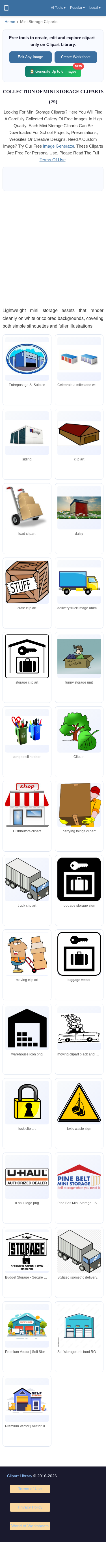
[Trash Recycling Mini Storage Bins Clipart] (27, 730)
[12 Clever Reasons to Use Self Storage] (79, 818)
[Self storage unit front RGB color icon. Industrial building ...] (79, 1326)
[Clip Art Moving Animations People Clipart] (79, 1028)
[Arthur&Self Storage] (27, 1177)
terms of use (53, 159)
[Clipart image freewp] (27, 1028)
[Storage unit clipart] (27, 358)
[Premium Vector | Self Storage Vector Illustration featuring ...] (27, 1325)
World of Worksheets (30, 1526)
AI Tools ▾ (58, 8)
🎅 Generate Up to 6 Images (55, 70)
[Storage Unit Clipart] (79, 433)
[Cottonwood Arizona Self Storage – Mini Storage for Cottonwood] (79, 731)
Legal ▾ (95, 8)
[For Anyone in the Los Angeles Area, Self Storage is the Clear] (79, 1102)
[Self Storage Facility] (27, 1102)
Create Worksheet (75, 57)
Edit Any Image (30, 57)
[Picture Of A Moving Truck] (79, 581)
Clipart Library (19, 1476)
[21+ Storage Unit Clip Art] (79, 507)
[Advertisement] (53, 249)
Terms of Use (30, 1488)
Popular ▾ (77, 8)
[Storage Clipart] (79, 954)
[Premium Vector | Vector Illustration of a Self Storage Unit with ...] (27, 1400)
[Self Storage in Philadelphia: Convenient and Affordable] (27, 879)
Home (10, 22)
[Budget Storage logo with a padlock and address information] (27, 1251)
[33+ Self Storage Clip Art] (27, 433)
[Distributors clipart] (27, 805)
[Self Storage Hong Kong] (27, 954)
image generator (58, 146)
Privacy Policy (30, 1507)
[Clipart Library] (6, 8)
